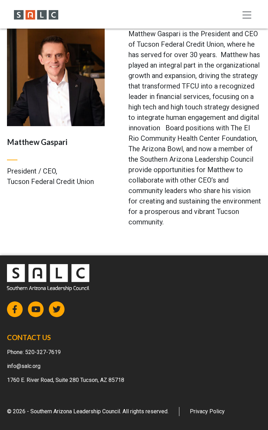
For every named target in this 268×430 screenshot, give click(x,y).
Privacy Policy (207, 411)
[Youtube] (36, 309)
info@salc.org (23, 366)
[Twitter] (57, 309)
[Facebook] (15, 309)
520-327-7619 (43, 352)
